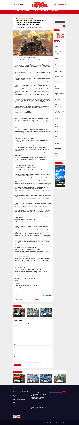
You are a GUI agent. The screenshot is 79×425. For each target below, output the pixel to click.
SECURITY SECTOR (25, 10)
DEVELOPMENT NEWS (59, 76)
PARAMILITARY (57, 129)
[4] (17, 196)
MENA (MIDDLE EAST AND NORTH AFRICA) (25, 18)
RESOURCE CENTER (59, 138)
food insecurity (30, 175)
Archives (56, 46)
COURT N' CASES (58, 64)
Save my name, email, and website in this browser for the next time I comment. (28, 362)
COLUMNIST (57, 58)
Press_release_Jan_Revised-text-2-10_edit (20, 112)
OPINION (56, 126)
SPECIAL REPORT (54, 10)
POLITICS (56, 136)
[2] (20, 181)
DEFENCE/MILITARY (58, 71)
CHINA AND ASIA (58, 56)
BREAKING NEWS (58, 51)
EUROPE (56, 86)
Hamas (28, 27)
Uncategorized (57, 153)
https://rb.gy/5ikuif (19, 283)
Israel (36, 27)
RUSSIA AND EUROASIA (59, 143)
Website (15, 356)
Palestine (38, 27)
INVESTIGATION (58, 106)
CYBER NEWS (57, 69)
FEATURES (57, 88)
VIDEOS (56, 158)
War (40, 27)
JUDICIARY (57, 109)
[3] (45, 191)
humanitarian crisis (32, 27)
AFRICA (15, 376)
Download (28, 112)
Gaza (26, 27)
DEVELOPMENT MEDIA (45, 10)
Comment (15, 325)
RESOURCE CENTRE (59, 141)
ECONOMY (57, 81)
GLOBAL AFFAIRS (34, 10)
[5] (22, 204)
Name (15, 344)
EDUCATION (18, 376)
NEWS (18, 10)
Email (15, 350)
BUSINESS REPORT (58, 53)
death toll (23, 27)
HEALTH (56, 101)
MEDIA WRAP (57, 118)
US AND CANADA (58, 155)
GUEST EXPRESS (58, 99)
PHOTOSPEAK (57, 131)
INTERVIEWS (57, 104)
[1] (20, 150)
